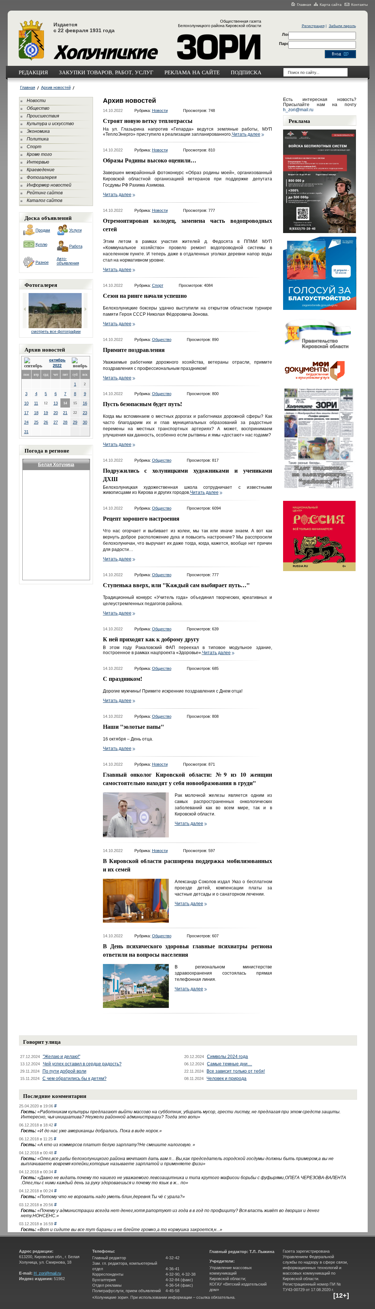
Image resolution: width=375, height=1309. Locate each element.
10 (26, 403)
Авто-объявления (68, 260)
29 (75, 422)
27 (55, 422)
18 (36, 412)
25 (36, 422)
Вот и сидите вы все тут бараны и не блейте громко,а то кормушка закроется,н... (130, 1229)
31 (26, 432)
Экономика (38, 131)
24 (26, 422)
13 (55, 403)
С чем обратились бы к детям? (74, 1078)
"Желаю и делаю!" (61, 1056)
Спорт (34, 146)
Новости (36, 100)
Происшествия (43, 116)
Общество (38, 108)
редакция (33, 72)
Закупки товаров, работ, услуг (106, 72)
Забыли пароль (342, 26)
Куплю (41, 244)
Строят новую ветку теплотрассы (148, 120)
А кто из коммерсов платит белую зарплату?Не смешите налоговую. (116, 1144)
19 (46, 412)
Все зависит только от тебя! (236, 1071)
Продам (43, 230)
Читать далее (246, 134)
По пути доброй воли (64, 1071)
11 (36, 403)
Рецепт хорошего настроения (141, 518)
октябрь (57, 360)
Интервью (38, 162)
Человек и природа (226, 1078)
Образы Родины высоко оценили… (149, 160)
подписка (246, 72)
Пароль (286, 43)
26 (46, 422)
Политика (38, 139)
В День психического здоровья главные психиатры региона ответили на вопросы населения (187, 950)
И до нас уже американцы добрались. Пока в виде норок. (99, 1130)
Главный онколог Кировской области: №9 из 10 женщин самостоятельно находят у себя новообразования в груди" (187, 778)
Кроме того (39, 154)
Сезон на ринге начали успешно (145, 295)
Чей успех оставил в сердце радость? (82, 1063)
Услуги (75, 230)
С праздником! (122, 678)
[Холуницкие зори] (31, 59)
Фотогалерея (41, 177)
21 (65, 412)
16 (85, 403)
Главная (304, 5)
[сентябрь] (33, 363)
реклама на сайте (192, 72)
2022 (57, 365)
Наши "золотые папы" (133, 726)
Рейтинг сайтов (45, 192)
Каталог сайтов (44, 200)
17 (26, 412)
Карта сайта (331, 5)
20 (55, 412)
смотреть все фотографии (56, 331)
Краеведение (41, 169)
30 (85, 422)
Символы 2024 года (227, 1056)
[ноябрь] (79, 363)
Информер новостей (49, 185)
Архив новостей (56, 87)
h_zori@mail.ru (298, 109)
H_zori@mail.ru (47, 1273)
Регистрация (313, 26)
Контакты (359, 5)
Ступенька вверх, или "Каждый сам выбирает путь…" (176, 585)
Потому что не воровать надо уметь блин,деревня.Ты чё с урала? (111, 1196)
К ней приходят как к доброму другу (151, 639)
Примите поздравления (134, 349)
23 (85, 412)
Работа (75, 246)
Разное (42, 262)
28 (65, 422)
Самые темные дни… (229, 1063)
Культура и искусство (50, 123)
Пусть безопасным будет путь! (142, 404)
